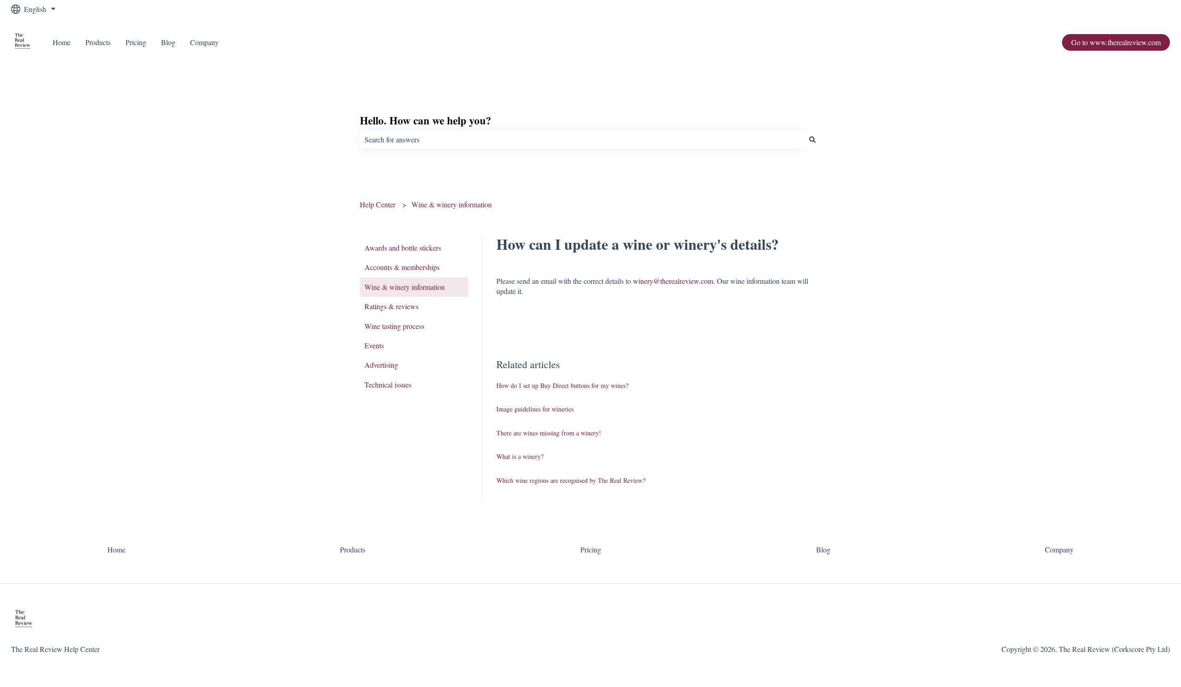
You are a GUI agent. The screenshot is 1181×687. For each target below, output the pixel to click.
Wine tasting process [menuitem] (394, 326)
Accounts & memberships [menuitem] (402, 267)
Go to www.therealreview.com (1116, 42)
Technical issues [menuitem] (388, 384)
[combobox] (582, 139)
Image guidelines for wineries (534, 409)
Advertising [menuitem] (381, 365)
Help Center (377, 204)
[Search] (812, 139)
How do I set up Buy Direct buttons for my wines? (562, 385)
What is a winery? (519, 456)
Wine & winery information (452, 204)
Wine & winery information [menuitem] (404, 287)
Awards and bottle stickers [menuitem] (402, 247)
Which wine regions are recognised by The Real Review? (570, 480)
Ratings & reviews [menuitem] (391, 306)
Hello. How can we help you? (425, 120)
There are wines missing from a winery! (548, 433)
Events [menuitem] (374, 345)
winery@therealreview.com (673, 281)
